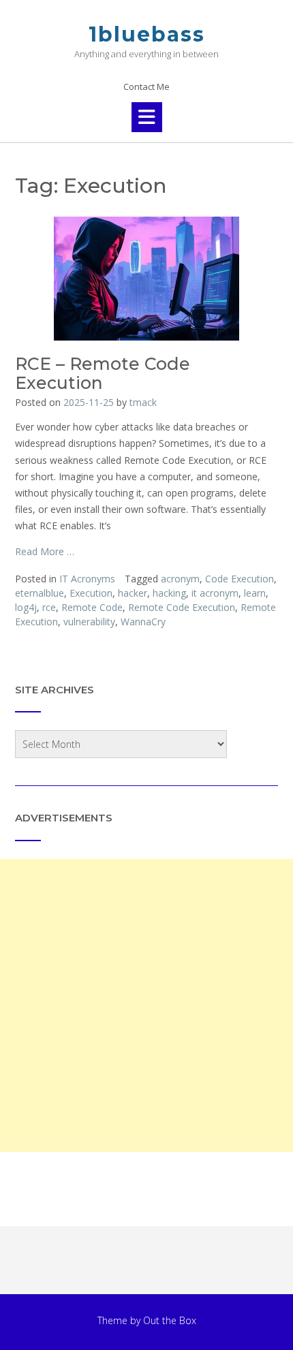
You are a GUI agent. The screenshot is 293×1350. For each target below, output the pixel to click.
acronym (180, 578)
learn (255, 592)
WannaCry (143, 621)
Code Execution (239, 578)
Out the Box (169, 1320)
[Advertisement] (146, 1005)
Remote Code (92, 607)
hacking (169, 592)
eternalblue (39, 592)
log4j (26, 607)
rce (49, 607)
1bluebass (147, 34)
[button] (147, 117)
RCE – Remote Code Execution (102, 373)
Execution (91, 592)
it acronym (214, 592)
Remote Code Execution (181, 607)
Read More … (44, 551)
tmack (143, 402)
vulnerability (89, 621)
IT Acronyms (87, 578)
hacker (132, 592)
